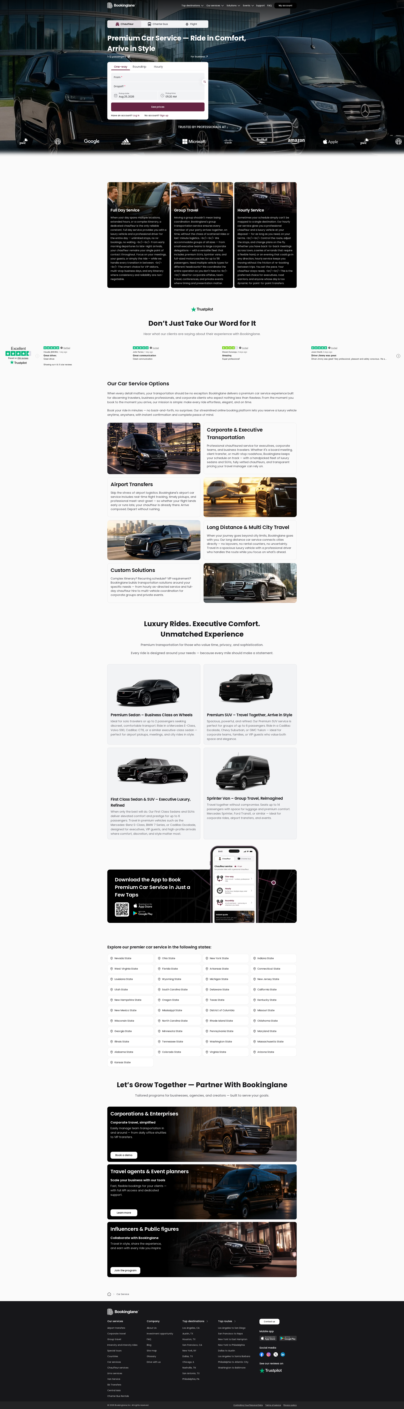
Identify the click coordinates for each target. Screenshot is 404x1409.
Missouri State (266, 1010)
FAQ (269, 5)
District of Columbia (222, 1010)
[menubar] (193, 5)
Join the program (125, 1270)
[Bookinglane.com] (202, 309)
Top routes (225, 1321)
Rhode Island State (221, 1021)
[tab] (124, 24)
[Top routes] (235, 1321)
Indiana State (265, 958)
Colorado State (171, 1052)
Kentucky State (266, 1000)
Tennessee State (172, 1041)
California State (267, 989)
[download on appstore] (143, 906)
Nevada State (122, 958)
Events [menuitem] (246, 5)
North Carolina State (175, 1021)
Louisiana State (123, 979)
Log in (136, 115)
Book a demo (123, 1155)
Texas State (217, 1000)
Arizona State (265, 1052)
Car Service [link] (122, 1294)
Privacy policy (290, 1405)
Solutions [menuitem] (232, 5)
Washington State (221, 1041)
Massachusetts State (270, 1041)
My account (285, 5)
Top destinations (193, 1321)
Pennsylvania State (221, 1031)
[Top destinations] (207, 1321)
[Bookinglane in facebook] (261, 1354)
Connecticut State (268, 969)
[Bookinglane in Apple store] (268, 1338)
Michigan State (219, 979)
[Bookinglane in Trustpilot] (270, 1370)
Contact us (269, 1321)
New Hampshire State (127, 1000)
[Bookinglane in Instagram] (268, 1354)
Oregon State (170, 1000)
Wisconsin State (124, 1021)
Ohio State (168, 958)
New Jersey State (268, 979)
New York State (219, 958)
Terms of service (273, 1405)
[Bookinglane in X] (275, 1354)
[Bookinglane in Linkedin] (282, 1354)
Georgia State (123, 1031)
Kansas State (122, 1062)
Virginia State (218, 1052)
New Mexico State (125, 1010)
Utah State (121, 989)
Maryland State (266, 1031)
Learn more (124, 1213)
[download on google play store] (143, 913)
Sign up (164, 115)
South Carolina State (175, 989)
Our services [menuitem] (213, 5)
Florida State (170, 969)
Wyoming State (171, 979)
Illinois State (121, 1041)
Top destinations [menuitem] (190, 5)
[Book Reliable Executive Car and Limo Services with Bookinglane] (121, 5)
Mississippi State (172, 1010)
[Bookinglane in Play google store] (288, 1338)
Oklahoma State (267, 1021)
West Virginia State (126, 969)
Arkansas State (219, 969)
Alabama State (123, 1052)
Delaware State (219, 989)
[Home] (109, 1294)
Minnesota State (172, 1031)
